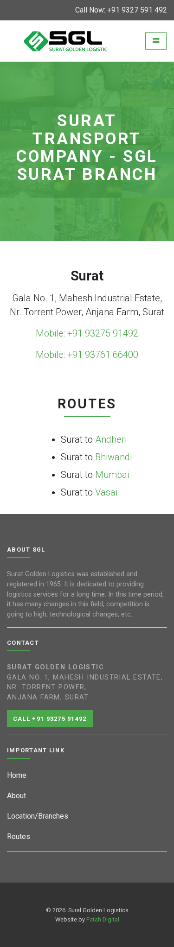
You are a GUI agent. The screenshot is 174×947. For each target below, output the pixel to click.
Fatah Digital (102, 919)
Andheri (111, 439)
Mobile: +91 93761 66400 (87, 354)
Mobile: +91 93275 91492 (87, 333)
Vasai (106, 492)
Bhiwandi (113, 457)
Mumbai (112, 474)
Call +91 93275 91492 (50, 718)
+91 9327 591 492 (137, 10)
